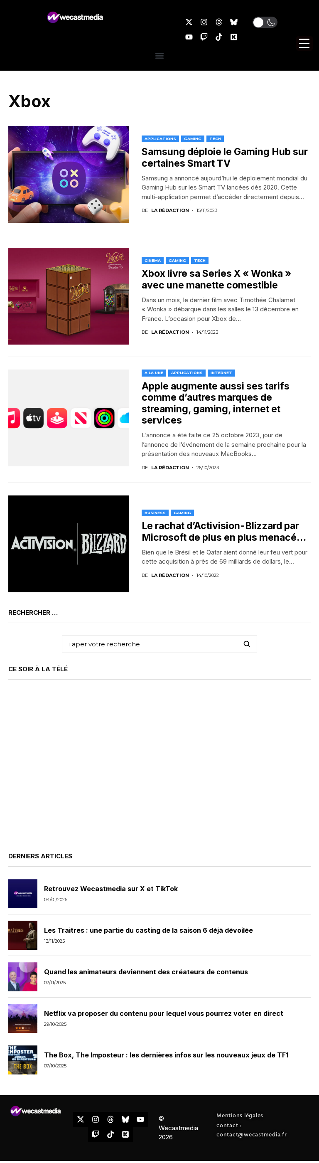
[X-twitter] (189, 22)
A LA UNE (154, 372)
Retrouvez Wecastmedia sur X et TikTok (111, 889)
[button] (265, 22)
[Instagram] (203, 22)
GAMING (192, 138)
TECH (215, 138)
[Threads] (218, 22)
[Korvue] (233, 37)
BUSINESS (155, 512)
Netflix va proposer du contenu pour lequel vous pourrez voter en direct (163, 1013)
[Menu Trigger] (304, 43)
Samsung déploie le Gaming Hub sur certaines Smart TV (225, 157)
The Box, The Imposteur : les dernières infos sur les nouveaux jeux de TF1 (166, 1055)
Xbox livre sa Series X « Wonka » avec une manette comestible (216, 279)
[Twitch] (203, 37)
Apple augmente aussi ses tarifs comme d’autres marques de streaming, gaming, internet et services (216, 403)
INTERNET (221, 372)
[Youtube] (189, 37)
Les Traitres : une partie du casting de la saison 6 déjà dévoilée (148, 930)
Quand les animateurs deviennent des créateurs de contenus (146, 972)
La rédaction (170, 210)
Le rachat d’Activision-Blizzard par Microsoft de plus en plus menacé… (224, 531)
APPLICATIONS (160, 138)
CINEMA (153, 260)
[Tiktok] (218, 37)
